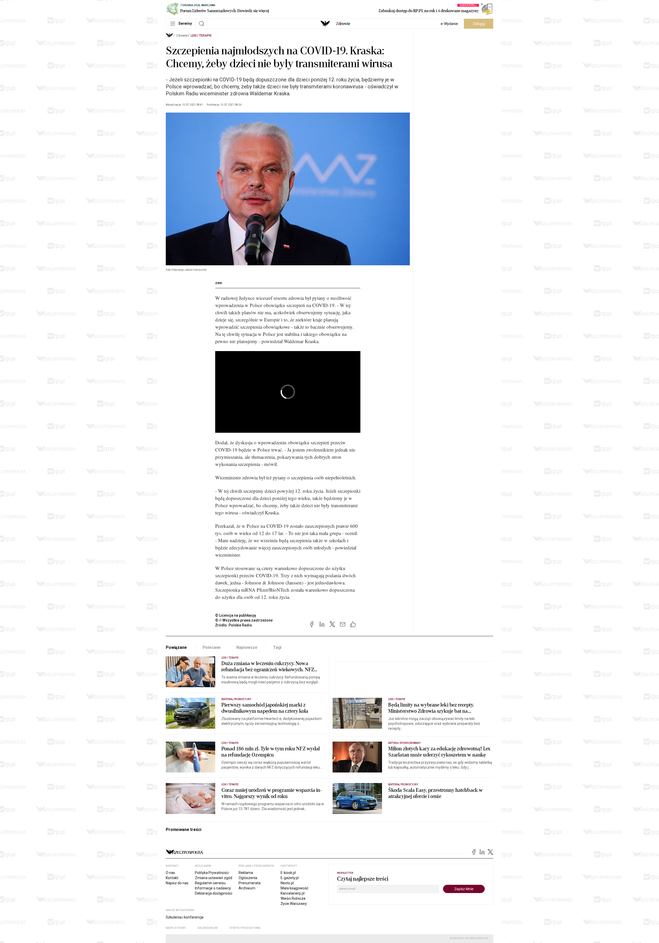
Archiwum (247, 888)
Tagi (277, 647)
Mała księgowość (294, 888)
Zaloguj (479, 24)
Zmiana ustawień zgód (213, 878)
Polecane (212, 647)
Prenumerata (250, 883)
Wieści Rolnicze (293, 898)
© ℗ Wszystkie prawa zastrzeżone (244, 620)
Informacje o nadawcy (213, 888)
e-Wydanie (449, 24)
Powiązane (176, 647)
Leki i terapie (201, 35)
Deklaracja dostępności (213, 893)
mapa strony (176, 928)
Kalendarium (208, 928)
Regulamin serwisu (210, 883)
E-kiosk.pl (288, 873)
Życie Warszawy (294, 904)
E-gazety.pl (290, 878)
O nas (170, 873)
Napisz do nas (177, 883)
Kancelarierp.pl (293, 893)
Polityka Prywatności (212, 873)
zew (218, 283)
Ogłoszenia (248, 878)
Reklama (246, 873)
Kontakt (172, 878)
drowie (343, 23)
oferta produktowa (245, 928)
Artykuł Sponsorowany (404, 743)
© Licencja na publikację (235, 615)
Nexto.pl (287, 883)
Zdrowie (182, 35)
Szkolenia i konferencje (185, 917)
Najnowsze (246, 647)
